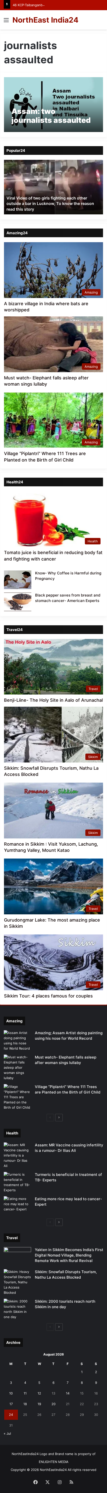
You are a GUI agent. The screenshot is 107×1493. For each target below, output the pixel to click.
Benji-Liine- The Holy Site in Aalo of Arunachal (53, 700)
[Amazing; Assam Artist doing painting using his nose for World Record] (17, 1040)
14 (67, 1393)
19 (39, 1404)
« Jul (7, 1433)
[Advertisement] (53, 85)
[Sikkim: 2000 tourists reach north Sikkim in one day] (17, 1309)
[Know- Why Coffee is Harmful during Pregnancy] (17, 579)
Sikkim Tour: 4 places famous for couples (48, 995)
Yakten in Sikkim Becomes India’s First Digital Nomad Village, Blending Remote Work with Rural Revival (69, 1255)
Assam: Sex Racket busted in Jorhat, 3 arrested (51, 209)
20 (53, 1404)
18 (25, 1404)
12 (39, 1393)
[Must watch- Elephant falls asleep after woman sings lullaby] (17, 1068)
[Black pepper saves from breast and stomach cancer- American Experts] (17, 602)
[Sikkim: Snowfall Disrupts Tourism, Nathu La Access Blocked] (17, 1282)
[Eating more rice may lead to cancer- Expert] (17, 1205)
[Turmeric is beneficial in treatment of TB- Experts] (17, 1182)
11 (25, 1393)
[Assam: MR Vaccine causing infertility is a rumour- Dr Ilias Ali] (17, 1155)
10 (11, 1393)
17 (11, 1404)
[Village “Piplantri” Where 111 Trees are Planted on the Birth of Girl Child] (17, 1097)
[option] (53, 187)
